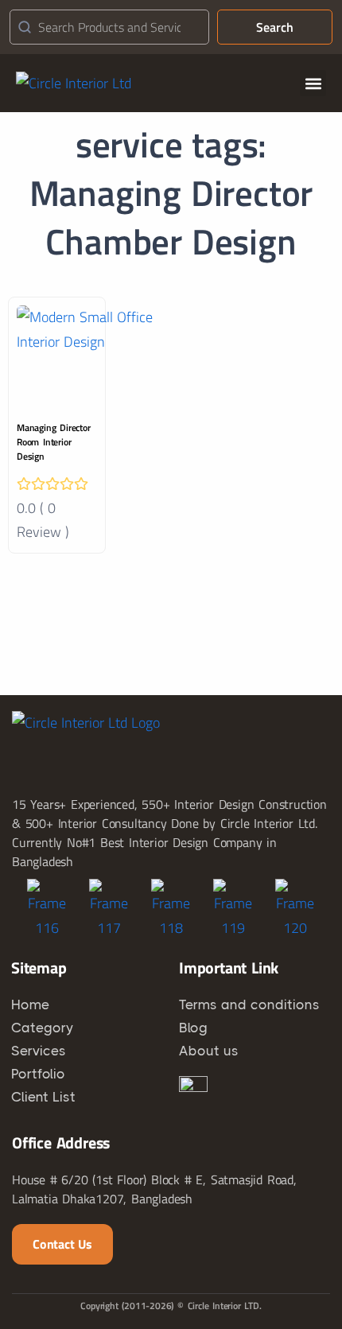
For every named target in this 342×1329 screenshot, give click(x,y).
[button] (313, 83)
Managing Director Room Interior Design (54, 442)
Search (274, 27)
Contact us (62, 1243)
